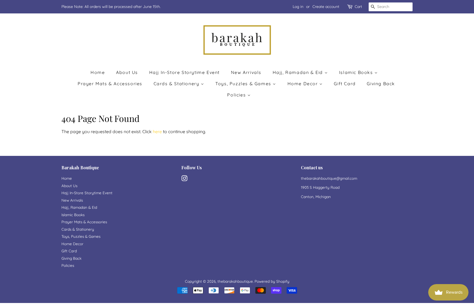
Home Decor (303, 83)
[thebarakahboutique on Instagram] (184, 179)
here (157, 131)
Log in (298, 6)
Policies (237, 95)
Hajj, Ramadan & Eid (299, 72)
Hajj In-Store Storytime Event (184, 72)
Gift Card (345, 83)
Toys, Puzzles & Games (244, 83)
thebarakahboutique (235, 281)
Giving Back (381, 83)
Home (98, 72)
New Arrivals (246, 72)
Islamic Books (356, 72)
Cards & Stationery (177, 83)
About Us (127, 72)
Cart (358, 6)
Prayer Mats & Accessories (110, 83)
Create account (325, 6)
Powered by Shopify (272, 281)
